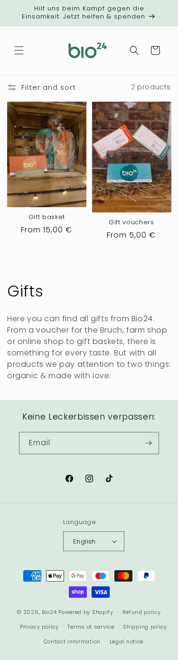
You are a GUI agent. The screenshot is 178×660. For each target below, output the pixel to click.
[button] (19, 50)
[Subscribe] (148, 443)
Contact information (72, 641)
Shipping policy (145, 627)
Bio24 (49, 612)
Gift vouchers (131, 223)
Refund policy (141, 612)
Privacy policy (39, 627)
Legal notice (126, 641)
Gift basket (46, 217)
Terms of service (90, 627)
